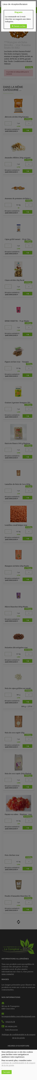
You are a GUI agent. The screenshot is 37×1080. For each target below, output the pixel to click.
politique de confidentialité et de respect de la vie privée (18, 1064)
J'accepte (6, 1072)
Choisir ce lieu (19, 26)
